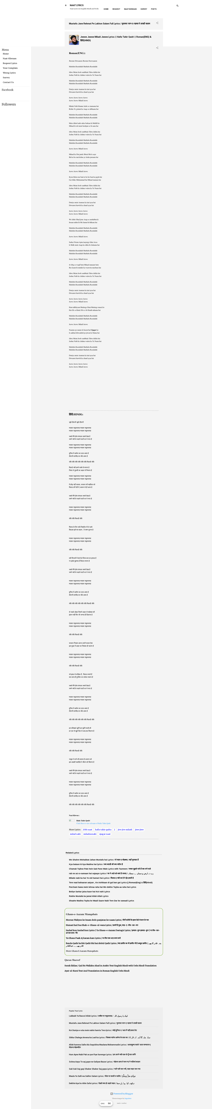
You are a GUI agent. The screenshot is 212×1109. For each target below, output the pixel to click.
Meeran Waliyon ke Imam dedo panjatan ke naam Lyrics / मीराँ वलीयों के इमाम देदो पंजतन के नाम (107, 920)
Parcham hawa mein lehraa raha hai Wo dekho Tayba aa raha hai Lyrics (102, 887)
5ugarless (128, 1098)
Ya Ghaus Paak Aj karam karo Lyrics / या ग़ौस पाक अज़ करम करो (93, 938)
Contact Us (8, 82)
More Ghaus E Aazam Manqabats (82, 951)
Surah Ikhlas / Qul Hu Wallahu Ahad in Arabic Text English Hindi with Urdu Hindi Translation (111, 965)
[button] (157, 23)
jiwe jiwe (139, 829)
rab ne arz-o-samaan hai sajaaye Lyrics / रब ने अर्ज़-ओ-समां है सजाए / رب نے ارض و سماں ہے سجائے (111, 873)
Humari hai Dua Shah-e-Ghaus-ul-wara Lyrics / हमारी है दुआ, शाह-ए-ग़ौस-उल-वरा (102, 925)
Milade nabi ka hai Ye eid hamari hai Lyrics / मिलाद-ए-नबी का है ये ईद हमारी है (101, 878)
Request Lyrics (10, 63)
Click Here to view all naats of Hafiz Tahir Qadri (93, 823)
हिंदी (109, 1103)
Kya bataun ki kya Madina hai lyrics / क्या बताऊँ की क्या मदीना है (96, 864)
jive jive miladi (125, 829)
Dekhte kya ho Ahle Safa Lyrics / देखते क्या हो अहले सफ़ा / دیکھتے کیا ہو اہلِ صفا (101, 1083)
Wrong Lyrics (9, 72)
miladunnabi (89, 834)
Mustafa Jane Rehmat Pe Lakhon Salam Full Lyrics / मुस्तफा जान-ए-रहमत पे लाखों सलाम (109, 23)
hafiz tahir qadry (103, 829)
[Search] (177, 6)
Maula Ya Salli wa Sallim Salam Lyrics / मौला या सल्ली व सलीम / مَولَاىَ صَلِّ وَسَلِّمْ (102, 1076)
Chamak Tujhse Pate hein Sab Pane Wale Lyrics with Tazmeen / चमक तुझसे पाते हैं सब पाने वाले (110, 869)
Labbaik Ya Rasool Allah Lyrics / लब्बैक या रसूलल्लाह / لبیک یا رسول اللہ (98, 1016)
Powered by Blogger (123, 1093)
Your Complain (10, 68)
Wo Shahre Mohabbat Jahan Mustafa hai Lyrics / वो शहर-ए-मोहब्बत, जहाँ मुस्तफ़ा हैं (104, 860)
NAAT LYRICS (77, 5)
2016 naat (87, 829)
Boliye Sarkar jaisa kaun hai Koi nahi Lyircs (89, 892)
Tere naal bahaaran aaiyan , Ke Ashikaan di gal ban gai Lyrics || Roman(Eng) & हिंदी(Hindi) (110, 882)
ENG (103, 1103)
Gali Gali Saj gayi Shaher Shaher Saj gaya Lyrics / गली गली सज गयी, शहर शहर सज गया (104, 1069)
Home (106, 9)
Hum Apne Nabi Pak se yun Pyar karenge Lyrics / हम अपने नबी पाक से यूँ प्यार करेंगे (102, 1054)
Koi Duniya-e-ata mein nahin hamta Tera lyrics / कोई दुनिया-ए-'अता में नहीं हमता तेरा (103, 1030)
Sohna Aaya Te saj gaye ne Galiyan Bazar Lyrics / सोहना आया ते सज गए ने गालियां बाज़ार (104, 1062)
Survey (144, 9)
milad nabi (75, 834)
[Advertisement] (172, 49)
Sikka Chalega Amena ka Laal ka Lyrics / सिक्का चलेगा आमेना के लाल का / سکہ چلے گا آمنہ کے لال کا (109, 1037)
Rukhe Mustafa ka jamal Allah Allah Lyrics (88, 896)
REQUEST (116, 9)
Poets (154, 9)
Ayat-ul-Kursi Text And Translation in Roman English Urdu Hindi (97, 971)
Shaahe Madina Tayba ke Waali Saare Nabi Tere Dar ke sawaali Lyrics (101, 901)
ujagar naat (105, 834)
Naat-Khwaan (130, 9)
